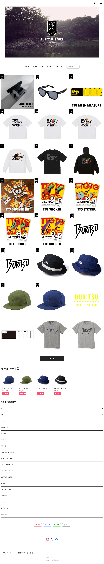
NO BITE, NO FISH (7, 471)
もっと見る (52, 359)
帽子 (2, 409)
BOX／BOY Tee (6, 458)
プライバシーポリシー (8, 553)
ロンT (3, 440)
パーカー (4, 421)
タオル (3, 502)
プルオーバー (5, 427)
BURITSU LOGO (6, 477)
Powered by (50, 560)
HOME (26, 67)
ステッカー (4, 446)
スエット (3, 433)
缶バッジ (3, 483)
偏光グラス (4, 508)
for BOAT (4, 514)
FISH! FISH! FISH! (7, 465)
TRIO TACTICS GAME (8, 452)
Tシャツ (3, 415)
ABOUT (36, 67)
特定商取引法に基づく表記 (25, 553)
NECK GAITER (6, 489)
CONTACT (59, 67)
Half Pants (4, 496)
